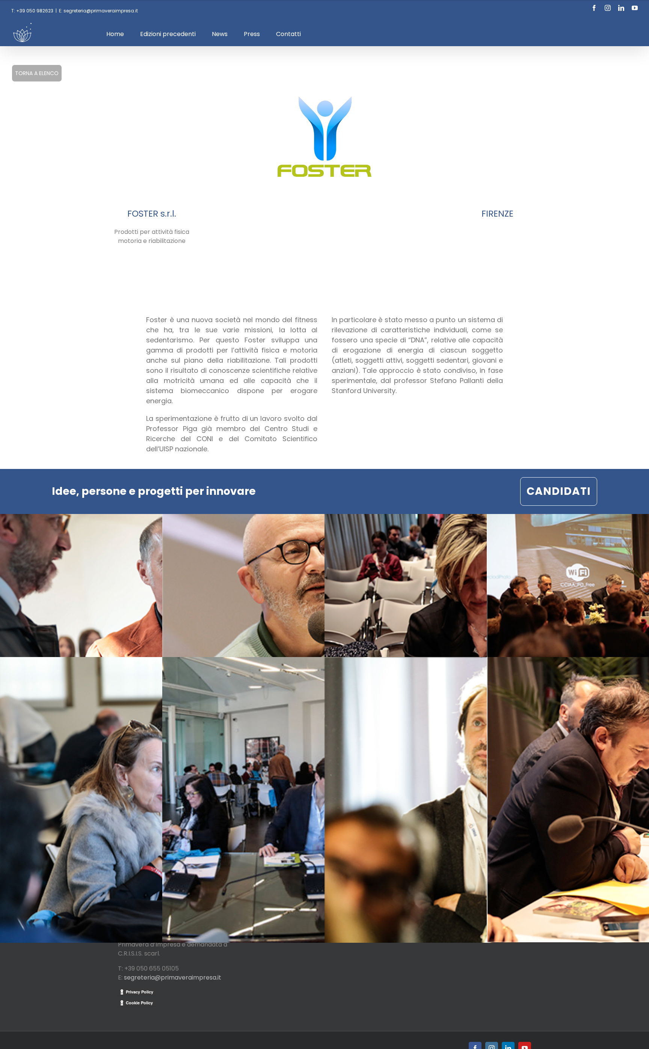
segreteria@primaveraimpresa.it (172, 977)
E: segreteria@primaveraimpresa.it (98, 11)
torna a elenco (37, 73)
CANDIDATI (559, 491)
